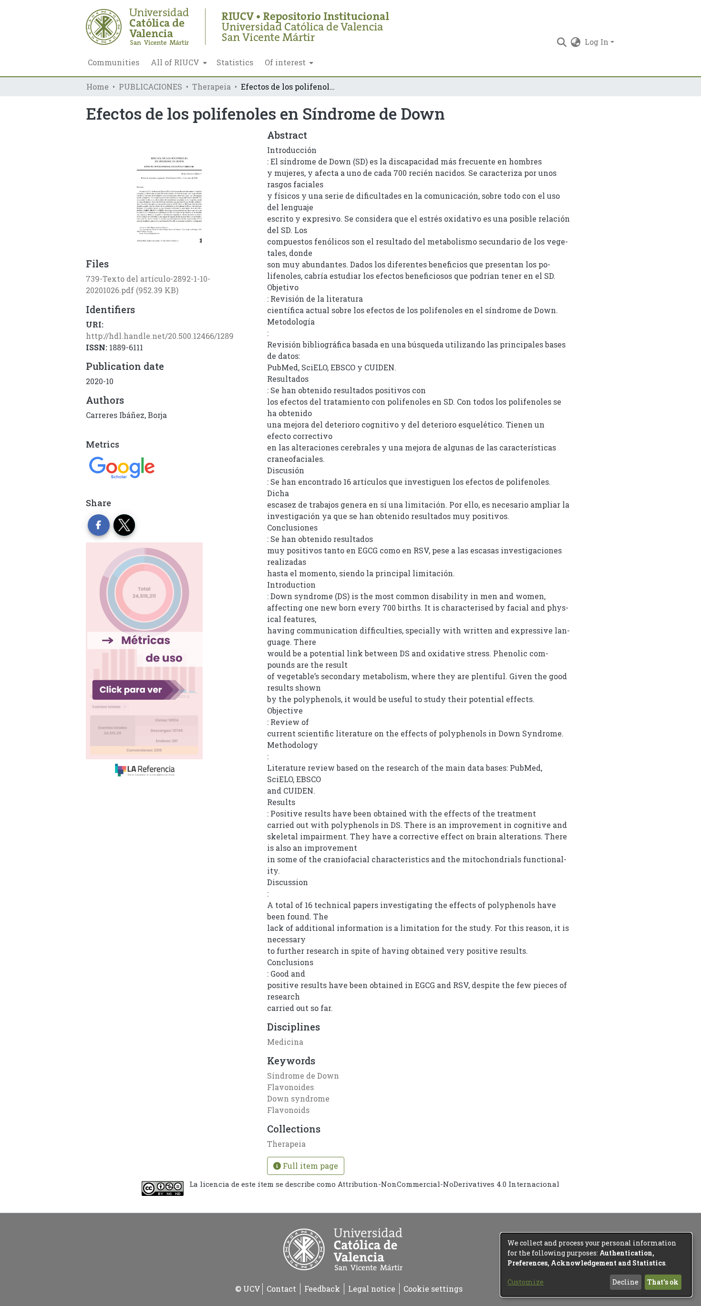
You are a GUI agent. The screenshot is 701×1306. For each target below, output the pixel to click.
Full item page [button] (309, 1166)
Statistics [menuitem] (234, 62)
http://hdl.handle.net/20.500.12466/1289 (160, 336)
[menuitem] (178, 62)
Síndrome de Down (303, 1076)
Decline (625, 1281)
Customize (525, 1281)
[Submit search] (562, 42)
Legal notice (371, 1289)
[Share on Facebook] (99, 525)
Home (97, 87)
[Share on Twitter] (124, 525)
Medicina (285, 1042)
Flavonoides (290, 1087)
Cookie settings (433, 1289)
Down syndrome (298, 1098)
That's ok (663, 1281)
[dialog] (596, 1264)
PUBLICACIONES (150, 87)
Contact (281, 1289)
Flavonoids (288, 1110)
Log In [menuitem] (596, 42)
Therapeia (211, 87)
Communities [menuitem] (113, 62)
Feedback (322, 1289)
